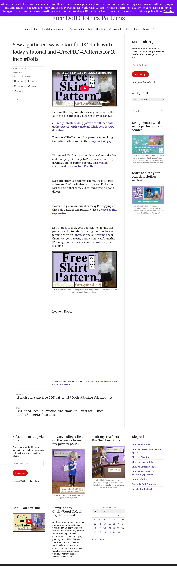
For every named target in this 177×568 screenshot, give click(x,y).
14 (110, 524)
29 (114, 532)
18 (95, 528)
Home (26, 29)
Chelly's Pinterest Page (144, 467)
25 (95, 532)
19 (100, 528)
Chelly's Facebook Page (144, 462)
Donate (146, 29)
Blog (35, 29)
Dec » (101, 539)
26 (99, 532)
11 (95, 524)
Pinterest (100, 242)
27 (105, 532)
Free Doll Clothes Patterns (88, 18)
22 (114, 528)
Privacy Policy (77, 29)
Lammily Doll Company (144, 484)
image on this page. (101, 141)
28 (110, 532)
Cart (90, 29)
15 (114, 524)
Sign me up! (140, 74)
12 (100, 524)
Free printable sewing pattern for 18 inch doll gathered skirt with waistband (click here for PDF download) (83, 127)
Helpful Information (52, 29)
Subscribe (20, 473)
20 (104, 528)
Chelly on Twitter (141, 444)
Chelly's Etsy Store (141, 457)
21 (110, 528)
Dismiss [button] (169, 11)
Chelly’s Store (132, 29)
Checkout (100, 29)
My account (115, 29)
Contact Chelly (139, 479)
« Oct (94, 539)
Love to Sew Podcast (142, 489)
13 (105, 524)
